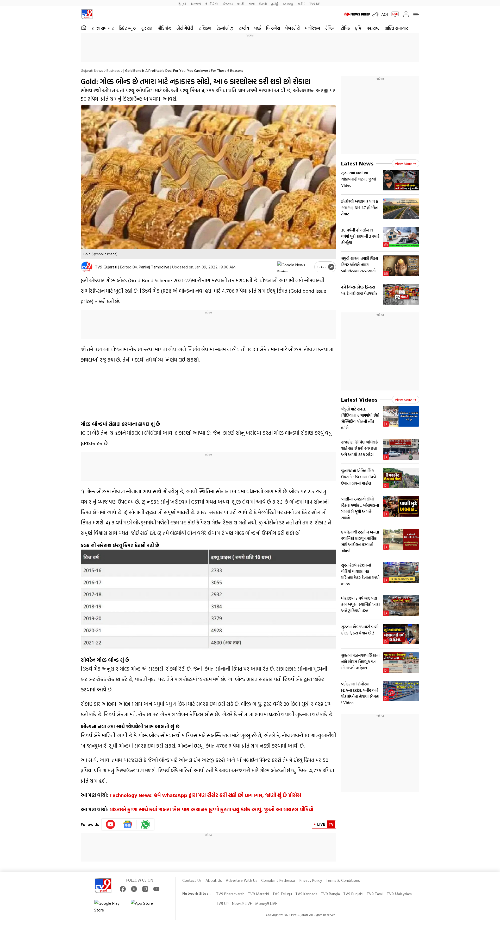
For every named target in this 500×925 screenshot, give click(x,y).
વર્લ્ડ (257, 28)
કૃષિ (358, 28)
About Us (213, 880)
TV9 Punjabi (353, 894)
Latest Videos (359, 399)
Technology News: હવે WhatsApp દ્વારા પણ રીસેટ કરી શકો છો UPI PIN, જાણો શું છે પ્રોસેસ (205, 795)
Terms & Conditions (343, 880)
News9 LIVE (242, 904)
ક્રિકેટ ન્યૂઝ (127, 28)
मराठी (241, 3)
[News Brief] (357, 14)
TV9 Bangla (330, 894)
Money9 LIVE (266, 904)
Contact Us (192, 880)
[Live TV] (393, 14)
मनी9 (301, 3)
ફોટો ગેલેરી (185, 28)
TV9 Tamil (375, 894)
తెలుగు (228, 3)
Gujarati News (92, 70)
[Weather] (376, 14)
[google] (294, 266)
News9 (196, 3)
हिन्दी (182, 3)
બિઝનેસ (273, 28)
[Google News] (128, 824)
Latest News (357, 163)
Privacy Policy (310, 880)
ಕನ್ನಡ (211, 3)
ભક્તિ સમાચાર (396, 28)
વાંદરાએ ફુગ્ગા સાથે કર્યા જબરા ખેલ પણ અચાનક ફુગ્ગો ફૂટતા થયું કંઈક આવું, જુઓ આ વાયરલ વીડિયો (211, 809)
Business (113, 70)
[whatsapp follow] (145, 824)
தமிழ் (275, 3)
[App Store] (146, 906)
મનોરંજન (312, 28)
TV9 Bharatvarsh (230, 894)
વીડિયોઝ (164, 28)
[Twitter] (134, 889)
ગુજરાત (146, 28)
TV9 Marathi (258, 894)
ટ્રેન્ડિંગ (330, 28)
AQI (384, 14)
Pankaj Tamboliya (154, 267)
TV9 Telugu (282, 894)
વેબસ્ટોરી (292, 28)
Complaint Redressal (278, 880)
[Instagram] (145, 889)
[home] (84, 28)
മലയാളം (288, 3)
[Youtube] (110, 824)
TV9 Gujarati (106, 267)
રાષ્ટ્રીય (244, 28)
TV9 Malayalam (399, 894)
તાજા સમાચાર (103, 28)
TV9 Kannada (306, 894)
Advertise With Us (241, 880)
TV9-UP (314, 3)
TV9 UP (222, 904)
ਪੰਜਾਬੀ (263, 3)
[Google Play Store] (110, 906)
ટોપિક (345, 28)
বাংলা (252, 3)
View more (403, 163)
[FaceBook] (123, 889)
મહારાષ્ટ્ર (372, 28)
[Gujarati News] (87, 14)
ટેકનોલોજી (224, 28)
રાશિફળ (204, 28)
